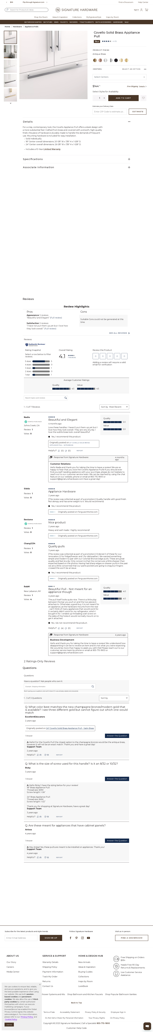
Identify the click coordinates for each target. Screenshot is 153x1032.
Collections (83, 976)
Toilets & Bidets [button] (87, 22)
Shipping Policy (49, 967)
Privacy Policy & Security (95, 1012)
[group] (27, 2)
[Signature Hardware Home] (76, 9)
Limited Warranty (52, 149)
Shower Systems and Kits (53, 994)
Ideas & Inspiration (87, 967)
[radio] (95, 60)
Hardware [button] (118, 22)
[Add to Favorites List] (143, 98)
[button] (39, 984)
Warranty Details (50, 962)
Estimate (138, 111)
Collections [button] (77, 17)
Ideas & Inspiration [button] (60, 17)
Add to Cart (123, 98)
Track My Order (49, 976)
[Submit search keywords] (7, 9)
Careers (10, 967)
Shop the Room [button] (41, 17)
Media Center (13, 972)
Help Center (143, 2)
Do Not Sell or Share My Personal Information (64, 1018)
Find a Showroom (126, 2)
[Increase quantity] (104, 98)
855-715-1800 (103, 1023)
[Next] (48, 2)
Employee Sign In (118, 1012)
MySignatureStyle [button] (93, 17)
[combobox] (26, 10)
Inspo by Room (85, 981)
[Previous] (6, 2)
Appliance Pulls (31, 27)
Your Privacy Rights (97, 1018)
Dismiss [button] (9, 1025)
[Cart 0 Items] (146, 10)
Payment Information (52, 972)
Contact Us (47, 986)
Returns (46, 981)
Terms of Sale (49, 1012)
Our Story (11, 962)
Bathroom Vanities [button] (33, 22)
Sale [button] (126, 22)
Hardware (17, 27)
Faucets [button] (64, 22)
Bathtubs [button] (48, 22)
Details (142, 86)
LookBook (83, 986)
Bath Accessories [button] (103, 22)
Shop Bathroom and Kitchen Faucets (85, 994)
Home (7, 27)
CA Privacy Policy (117, 1018)
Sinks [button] (56, 22)
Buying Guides (85, 972)
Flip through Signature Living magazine (27, 2)
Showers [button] (74, 22)
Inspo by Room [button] (112, 17)
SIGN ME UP (51, 938)
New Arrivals (84, 962)
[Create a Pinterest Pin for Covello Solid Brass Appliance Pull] (97, 41)
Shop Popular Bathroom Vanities (121, 994)
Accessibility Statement (70, 1012)
